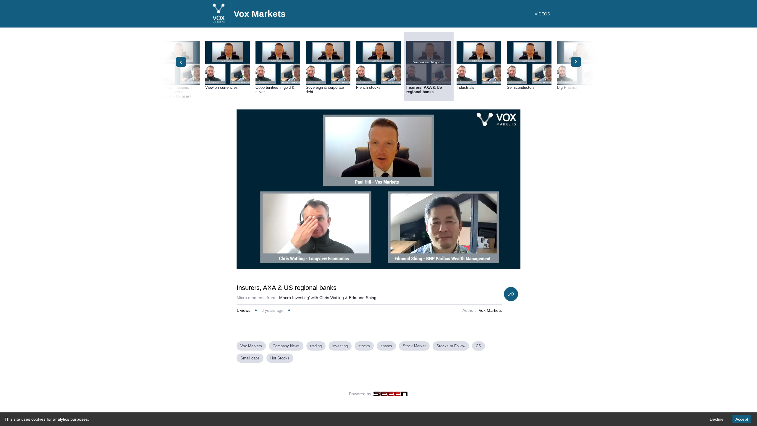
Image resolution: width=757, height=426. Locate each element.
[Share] (511, 294)
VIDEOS (542, 14)
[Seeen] (390, 393)
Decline (717, 419)
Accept (741, 419)
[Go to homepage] (219, 23)
